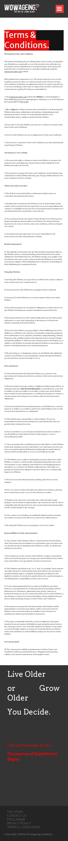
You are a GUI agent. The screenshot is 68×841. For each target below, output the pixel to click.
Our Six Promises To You (29, 745)
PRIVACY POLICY (19, 823)
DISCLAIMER (16, 819)
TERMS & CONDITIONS (23, 827)
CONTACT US (16, 815)
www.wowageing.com (13, 72)
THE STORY (15, 812)
